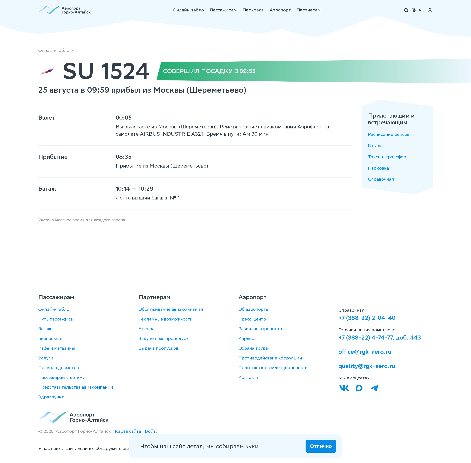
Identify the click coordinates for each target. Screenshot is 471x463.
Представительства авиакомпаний (75, 387)
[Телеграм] (374, 388)
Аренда (146, 328)
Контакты (248, 377)
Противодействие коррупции (270, 358)
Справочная (381, 179)
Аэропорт (280, 10)
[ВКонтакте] (344, 388)
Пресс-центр (252, 319)
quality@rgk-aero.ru (366, 366)
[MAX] (359, 388)
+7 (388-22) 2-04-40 (366, 318)
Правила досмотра (58, 367)
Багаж (374, 145)
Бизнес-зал (50, 338)
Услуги (45, 358)
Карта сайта (128, 431)
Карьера (247, 338)
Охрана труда (253, 348)
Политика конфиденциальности (273, 367)
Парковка (253, 10)
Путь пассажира (55, 319)
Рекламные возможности (165, 319)
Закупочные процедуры (163, 338)
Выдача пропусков (158, 348)
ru (422, 10)
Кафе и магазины (56, 348)
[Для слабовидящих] (414, 10)
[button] (406, 10)
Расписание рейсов (388, 134)
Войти (151, 431)
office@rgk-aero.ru (365, 352)
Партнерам (309, 10)
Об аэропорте (253, 309)
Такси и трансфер (387, 157)
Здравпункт (51, 397)
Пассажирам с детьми (61, 377)
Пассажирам (223, 10)
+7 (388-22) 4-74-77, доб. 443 (379, 337)
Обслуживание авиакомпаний (170, 309)
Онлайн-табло (188, 10)
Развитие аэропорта (260, 328)
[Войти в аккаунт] (430, 10)
